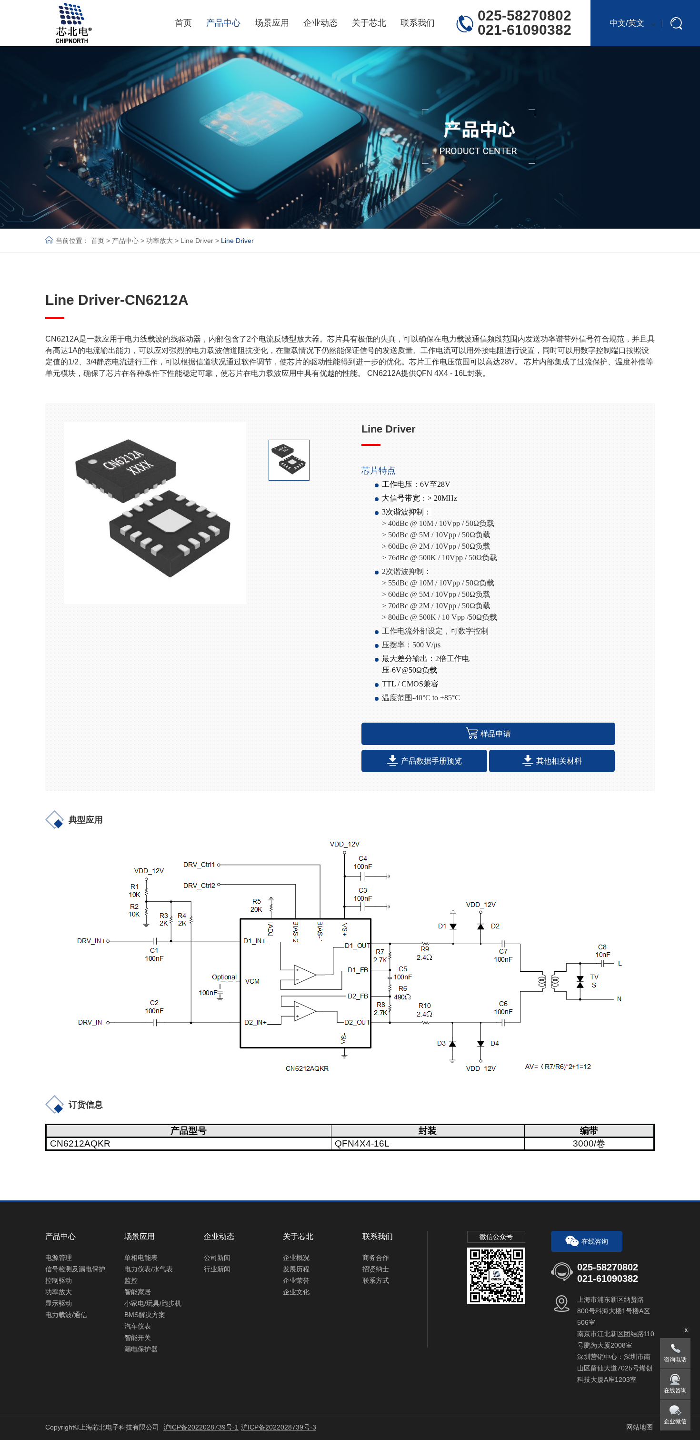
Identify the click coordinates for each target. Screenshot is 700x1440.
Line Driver (196, 240)
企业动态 (320, 23)
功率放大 (159, 240)
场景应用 (272, 23)
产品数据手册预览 (431, 761)
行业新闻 (217, 1269)
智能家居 (137, 1292)
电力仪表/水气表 (148, 1269)
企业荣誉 (296, 1280)
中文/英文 (627, 23)
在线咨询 (594, 1241)
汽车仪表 (137, 1326)
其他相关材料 (559, 761)
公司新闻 (217, 1257)
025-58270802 (524, 15)
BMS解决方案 (144, 1315)
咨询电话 (675, 1359)
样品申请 (495, 734)
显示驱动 (58, 1303)
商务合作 (375, 1257)
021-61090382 (524, 30)
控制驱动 (58, 1280)
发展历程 (296, 1269)
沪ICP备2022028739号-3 (278, 1427)
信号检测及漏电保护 (75, 1269)
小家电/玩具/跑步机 (152, 1303)
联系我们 (417, 23)
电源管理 (58, 1257)
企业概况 (296, 1257)
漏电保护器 (141, 1349)
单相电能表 (141, 1257)
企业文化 (296, 1292)
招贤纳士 (375, 1269)
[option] (155, 513)
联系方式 (375, 1280)
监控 (131, 1280)
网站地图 (639, 1427)
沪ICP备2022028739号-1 (201, 1427)
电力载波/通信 (66, 1315)
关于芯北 (369, 23)
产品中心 (223, 23)
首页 (183, 23)
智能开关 (137, 1337)
